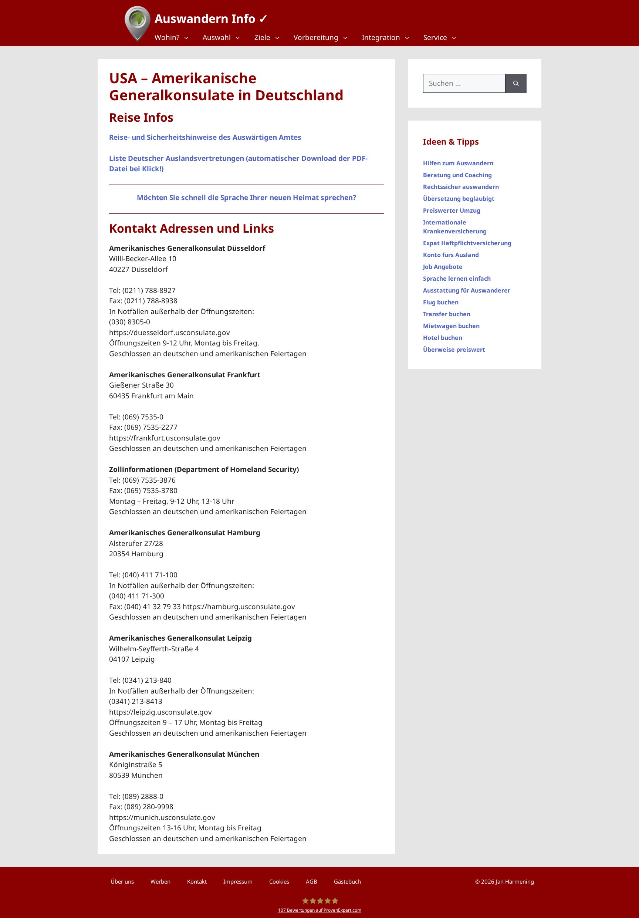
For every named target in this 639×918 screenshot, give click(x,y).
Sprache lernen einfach (457, 278)
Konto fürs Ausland (451, 255)
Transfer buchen (446, 314)
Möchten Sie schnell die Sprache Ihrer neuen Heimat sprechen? (246, 197)
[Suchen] (516, 83)
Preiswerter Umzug (451, 210)
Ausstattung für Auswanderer (466, 290)
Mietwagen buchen (451, 326)
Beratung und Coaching (457, 175)
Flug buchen (441, 302)
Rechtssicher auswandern (461, 187)
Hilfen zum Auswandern (458, 163)
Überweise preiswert (454, 349)
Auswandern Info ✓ (211, 18)
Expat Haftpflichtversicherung (467, 243)
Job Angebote (443, 267)
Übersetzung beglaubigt (458, 199)
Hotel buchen (442, 338)
